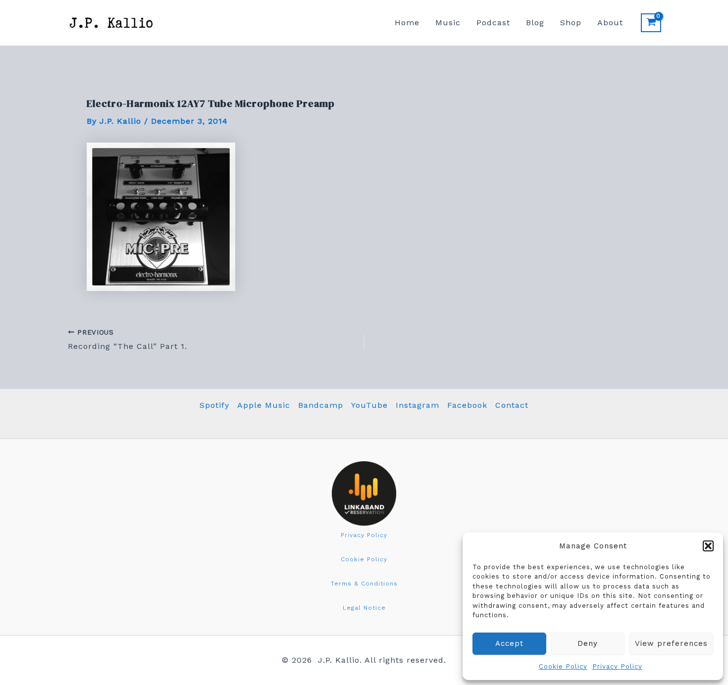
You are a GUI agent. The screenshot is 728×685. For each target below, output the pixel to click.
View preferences (671, 643)
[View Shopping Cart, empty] (651, 22)
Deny (587, 643)
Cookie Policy (563, 666)
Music (448, 22)
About (610, 22)
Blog (535, 22)
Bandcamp (320, 405)
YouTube (369, 405)
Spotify (214, 405)
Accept (509, 643)
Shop (570, 22)
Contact (511, 405)
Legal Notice (364, 607)
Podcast (493, 22)
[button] (708, 546)
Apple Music (263, 405)
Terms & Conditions (364, 583)
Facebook (467, 405)
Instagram (417, 405)
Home (407, 22)
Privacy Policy (617, 666)
